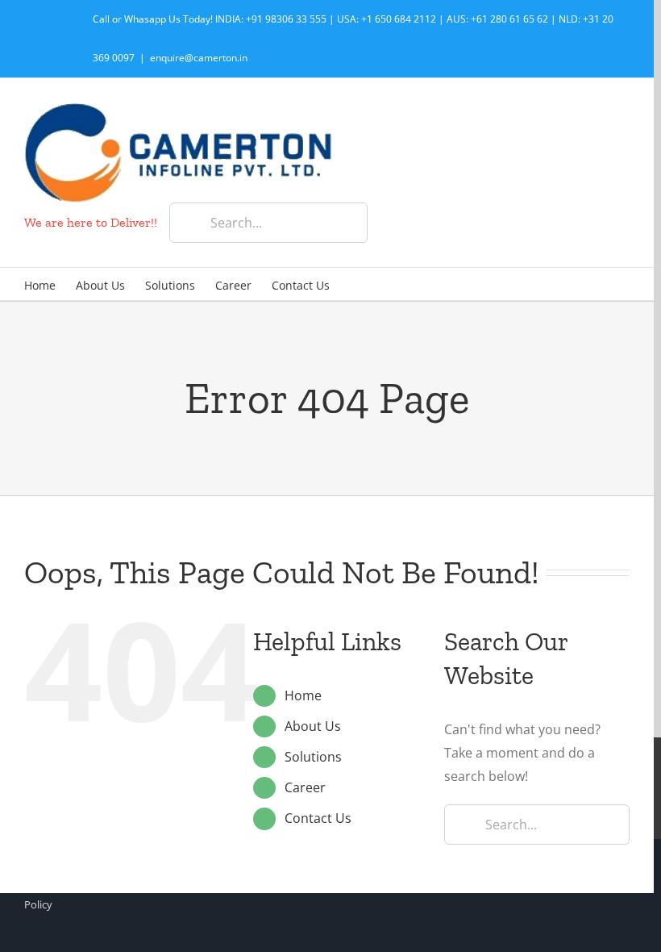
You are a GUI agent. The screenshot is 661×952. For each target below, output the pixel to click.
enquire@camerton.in (198, 58)
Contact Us (318, 818)
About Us (313, 726)
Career (305, 787)
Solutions (313, 757)
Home (303, 695)
